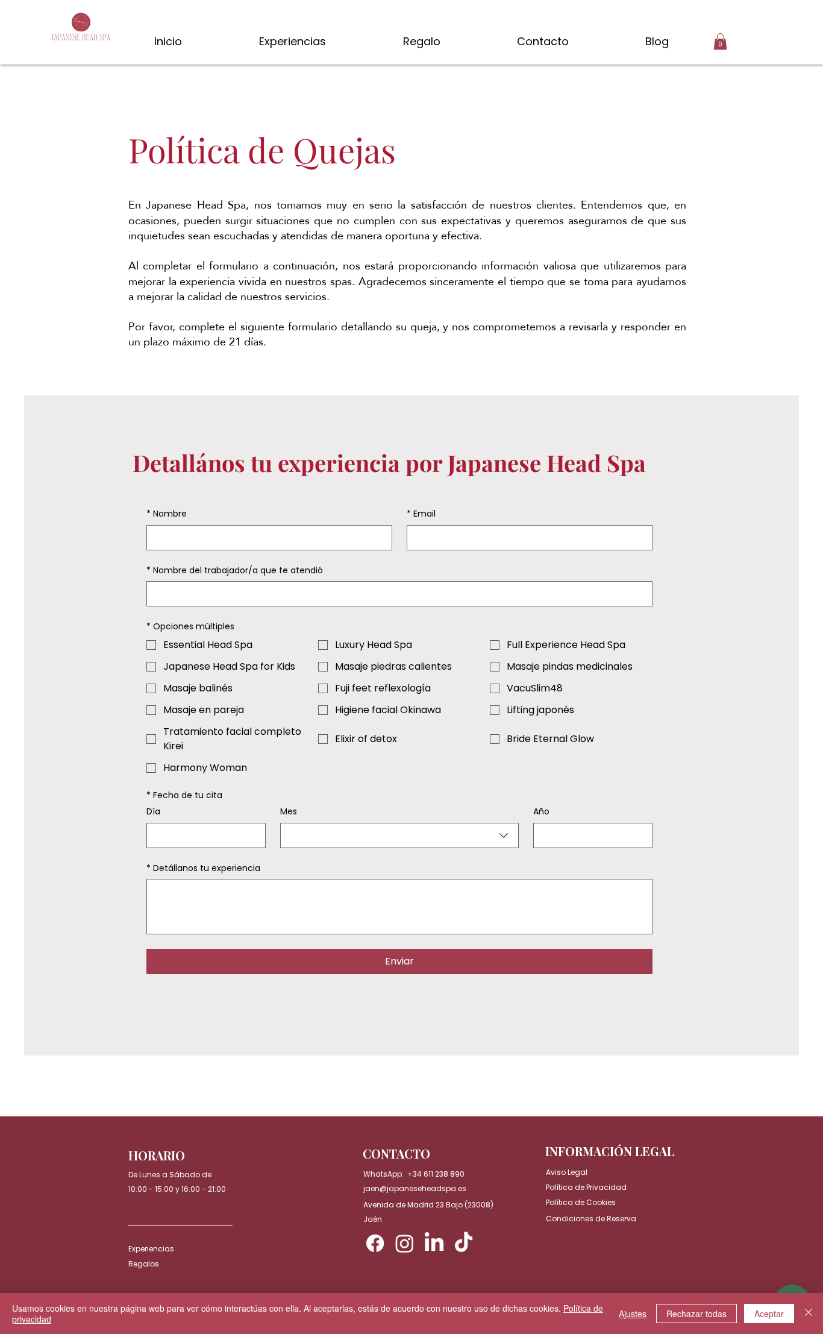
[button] (720, 41)
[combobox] (399, 835)
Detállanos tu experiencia (203, 868)
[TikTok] (463, 1243)
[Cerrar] (808, 1313)
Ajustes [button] (632, 1313)
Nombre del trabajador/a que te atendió (234, 570)
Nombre (166, 514)
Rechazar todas (696, 1313)
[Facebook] (375, 1243)
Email (421, 514)
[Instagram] (404, 1243)
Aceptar (769, 1313)
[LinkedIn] (434, 1243)
